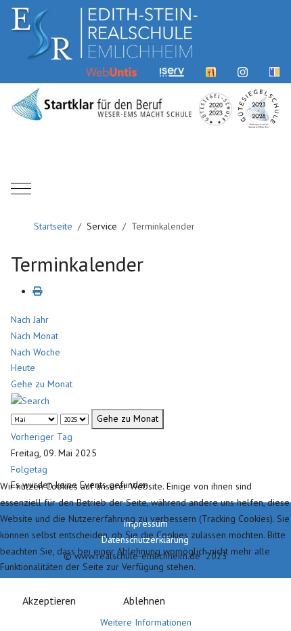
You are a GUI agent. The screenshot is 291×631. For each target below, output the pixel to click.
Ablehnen (144, 600)
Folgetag (29, 469)
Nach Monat (34, 336)
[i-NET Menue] (211, 71)
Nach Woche (35, 352)
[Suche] (30, 400)
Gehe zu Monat (41, 384)
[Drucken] (37, 291)
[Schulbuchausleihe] (274, 71)
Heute (23, 368)
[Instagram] (243, 71)
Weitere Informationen (146, 622)
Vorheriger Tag (41, 437)
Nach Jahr (30, 319)
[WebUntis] (111, 71)
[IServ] (172, 71)
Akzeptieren (49, 600)
